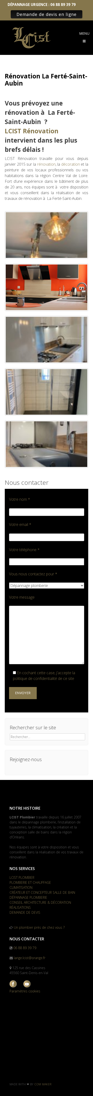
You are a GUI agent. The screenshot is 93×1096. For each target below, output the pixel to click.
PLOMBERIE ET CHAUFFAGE (30, 882)
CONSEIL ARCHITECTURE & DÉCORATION (40, 902)
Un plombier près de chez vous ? (39, 927)
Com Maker (43, 1084)
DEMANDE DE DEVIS (25, 912)
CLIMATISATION (21, 887)
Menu (84, 33)
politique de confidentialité (35, 678)
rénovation (46, 164)
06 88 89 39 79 (24, 948)
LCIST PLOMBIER (22, 877)
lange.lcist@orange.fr (29, 958)
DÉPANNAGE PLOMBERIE (28, 897)
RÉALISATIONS (20, 907)
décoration (70, 164)
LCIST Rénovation (31, 131)
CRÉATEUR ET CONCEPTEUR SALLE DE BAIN (42, 892)
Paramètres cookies (25, 991)
